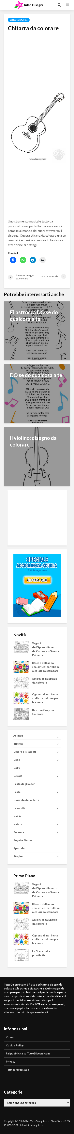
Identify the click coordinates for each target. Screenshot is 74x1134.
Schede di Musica (18, 20)
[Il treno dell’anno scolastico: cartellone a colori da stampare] (21, 666)
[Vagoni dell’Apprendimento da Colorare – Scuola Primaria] (21, 647)
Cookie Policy (15, 1045)
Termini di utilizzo (17, 1069)
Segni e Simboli (23, 840)
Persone (18, 832)
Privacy (10, 1061)
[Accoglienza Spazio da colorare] (21, 682)
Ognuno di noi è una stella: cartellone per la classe (45, 698)
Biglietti (18, 743)
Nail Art (18, 816)
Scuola (17, 776)
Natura (17, 824)
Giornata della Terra (26, 800)
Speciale (18, 848)
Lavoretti (19, 808)
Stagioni (18, 856)
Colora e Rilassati (24, 751)
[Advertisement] (37, 59)
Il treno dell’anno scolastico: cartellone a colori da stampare (46, 667)
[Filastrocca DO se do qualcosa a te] (37, 330)
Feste (17, 792)
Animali (18, 735)
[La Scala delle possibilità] (21, 955)
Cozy (16, 768)
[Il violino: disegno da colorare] (37, 456)
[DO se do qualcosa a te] (37, 393)
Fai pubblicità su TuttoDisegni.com (28, 1053)
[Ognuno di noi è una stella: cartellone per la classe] (21, 698)
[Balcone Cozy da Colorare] (21, 714)
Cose (16, 759)
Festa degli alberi (24, 784)
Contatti (11, 1037)
